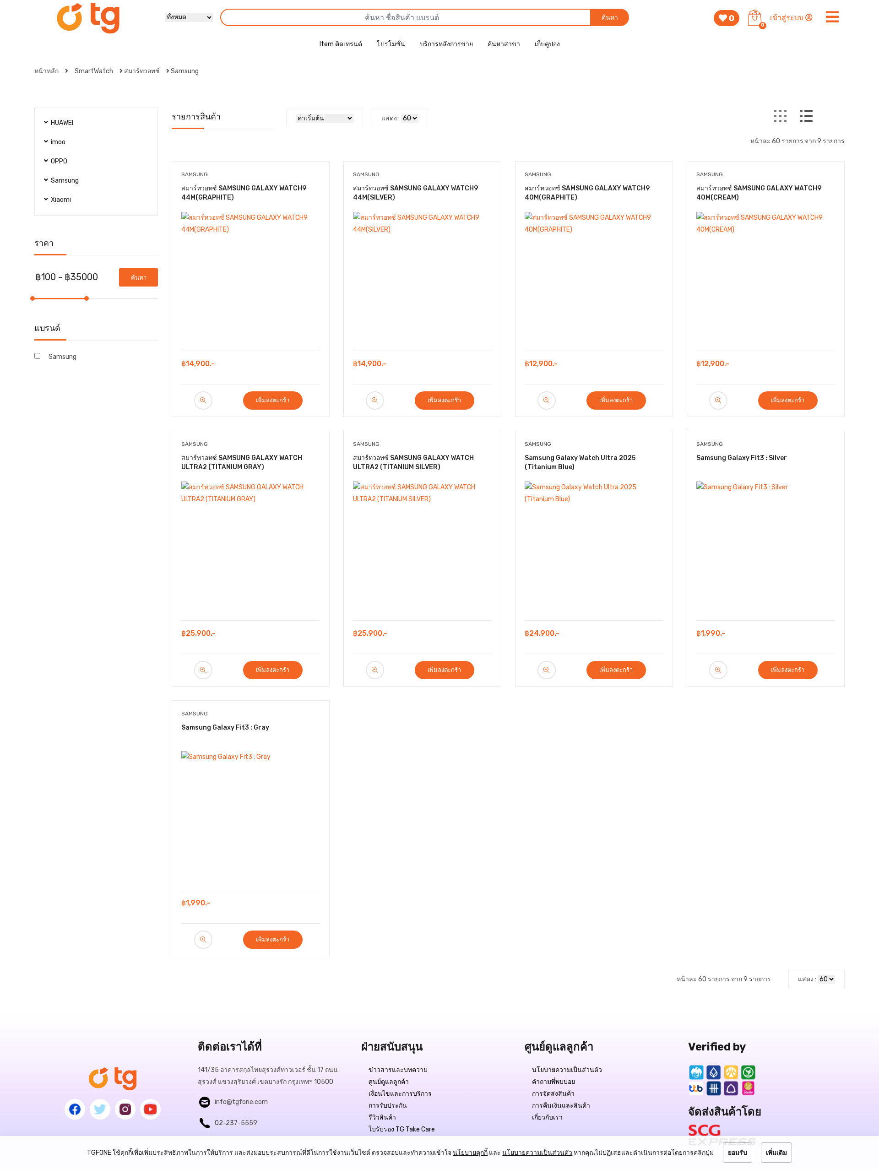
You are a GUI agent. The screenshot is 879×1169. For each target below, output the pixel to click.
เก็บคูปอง (547, 44)
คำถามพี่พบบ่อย (553, 1082)
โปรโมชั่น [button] (391, 44)
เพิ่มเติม (776, 1153)
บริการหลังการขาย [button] (446, 44)
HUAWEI (62, 123)
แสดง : (390, 118)
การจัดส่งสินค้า (553, 1094)
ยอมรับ (737, 1153)
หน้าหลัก (47, 71)
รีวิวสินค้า (382, 1117)
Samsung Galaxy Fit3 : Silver (741, 458)
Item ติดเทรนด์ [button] (341, 44)
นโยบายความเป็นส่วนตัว (567, 1070)
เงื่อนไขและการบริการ (400, 1094)
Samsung (185, 71)
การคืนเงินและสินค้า (561, 1105)
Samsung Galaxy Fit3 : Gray (225, 727)
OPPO (59, 161)
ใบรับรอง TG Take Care (402, 1129)
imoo (58, 142)
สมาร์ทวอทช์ (142, 71)
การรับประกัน (388, 1105)
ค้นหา (610, 18)
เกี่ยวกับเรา (547, 1117)
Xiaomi (61, 200)
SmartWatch (94, 71)
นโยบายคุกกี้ (470, 1153)
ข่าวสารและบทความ (398, 1070)
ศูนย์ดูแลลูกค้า (389, 1082)
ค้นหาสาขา (504, 44)
